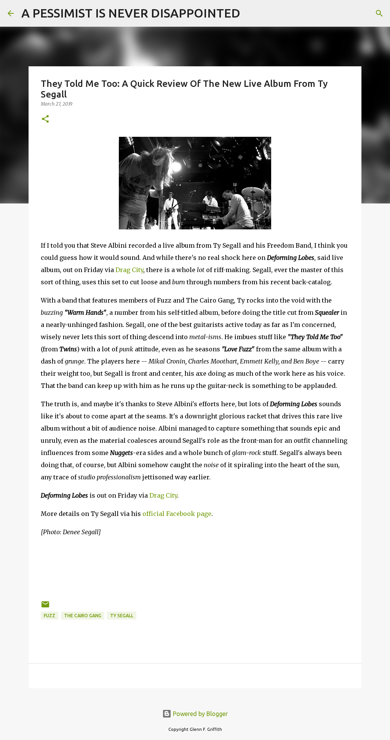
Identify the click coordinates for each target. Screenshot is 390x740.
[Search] (251, 13)
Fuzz (49, 615)
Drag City (129, 270)
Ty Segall (121, 615)
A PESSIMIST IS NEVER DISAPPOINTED (130, 13)
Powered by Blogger (199, 713)
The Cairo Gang (82, 615)
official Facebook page (176, 513)
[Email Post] (45, 607)
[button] (45, 119)
